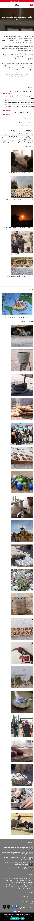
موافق (22, 918)
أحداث (21, 15)
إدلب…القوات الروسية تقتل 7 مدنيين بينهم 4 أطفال (19, 134)
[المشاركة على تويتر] (21, 75)
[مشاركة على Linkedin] (12, 75)
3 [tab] (25, 317)
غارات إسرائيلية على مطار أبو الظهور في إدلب (15, 868)
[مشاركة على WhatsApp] (27, 75)
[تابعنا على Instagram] (12, 907)
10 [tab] (12, 317)
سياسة (12, 15)
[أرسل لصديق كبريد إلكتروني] (18, 75)
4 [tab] (23, 317)
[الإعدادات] (32, 917)
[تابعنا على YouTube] (19, 912)
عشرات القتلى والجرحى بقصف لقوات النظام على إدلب (18, 131)
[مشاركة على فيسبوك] (24, 75)
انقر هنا (31, 892)
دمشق (18, 15)
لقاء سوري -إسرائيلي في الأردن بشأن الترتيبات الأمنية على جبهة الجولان (15, 863)
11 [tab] (10, 317)
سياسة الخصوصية (15, 918)
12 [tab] (8, 317)
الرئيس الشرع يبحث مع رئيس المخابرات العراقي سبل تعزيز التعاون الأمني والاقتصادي (17, 138)
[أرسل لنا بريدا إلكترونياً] (4, 907)
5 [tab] (21, 317)
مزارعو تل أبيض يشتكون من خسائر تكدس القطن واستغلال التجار (17, 200)
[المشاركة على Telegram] (7, 75)
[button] (31, 5)
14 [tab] (5, 317)
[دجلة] (17, 5)
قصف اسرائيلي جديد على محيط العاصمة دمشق (17, 228)
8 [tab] (16, 317)
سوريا (16, 15)
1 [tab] (28, 317)
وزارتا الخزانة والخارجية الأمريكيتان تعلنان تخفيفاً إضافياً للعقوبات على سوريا (15, 853)
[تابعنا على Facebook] (17, 907)
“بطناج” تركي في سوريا (17, 254)
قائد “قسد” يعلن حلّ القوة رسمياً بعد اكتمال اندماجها (16, 848)
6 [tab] (19, 317)
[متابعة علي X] (8, 907)
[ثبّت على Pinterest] (15, 75)
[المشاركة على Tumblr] (10, 75)
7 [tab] (17, 317)
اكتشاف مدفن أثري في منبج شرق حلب (17, 276)
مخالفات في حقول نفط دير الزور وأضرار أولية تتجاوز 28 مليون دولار (16, 858)
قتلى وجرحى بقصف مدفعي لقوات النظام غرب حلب (17, 173)
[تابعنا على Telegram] (15, 912)
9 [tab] (14, 317)
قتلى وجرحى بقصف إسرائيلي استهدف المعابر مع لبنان (18, 142)
